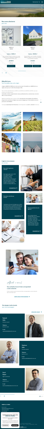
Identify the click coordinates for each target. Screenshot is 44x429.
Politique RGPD (31, 424)
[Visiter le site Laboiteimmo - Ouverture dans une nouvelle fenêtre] (22, 426)
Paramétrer (5, 425)
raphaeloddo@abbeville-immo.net (9, 331)
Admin (24, 424)
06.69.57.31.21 (6, 381)
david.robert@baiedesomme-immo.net (10, 385)
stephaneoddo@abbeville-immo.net (29, 358)
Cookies (36, 424)
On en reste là (15, 413)
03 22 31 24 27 (4, 407)
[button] (6, 73)
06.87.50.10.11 (25, 354)
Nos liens (27, 424)
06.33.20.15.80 (6, 326)
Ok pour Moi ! (15, 425)
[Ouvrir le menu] (42, 2)
